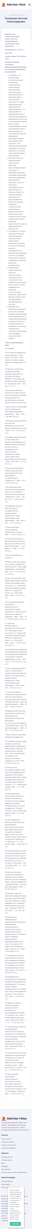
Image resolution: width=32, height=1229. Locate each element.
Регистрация (5, 1184)
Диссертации (6, 1169)
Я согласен (15, 1224)
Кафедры (4, 1166)
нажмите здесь (14, 1219)
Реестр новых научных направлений (14, 1172)
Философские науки (17, 15)
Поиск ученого (6, 1139)
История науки (6, 1160)
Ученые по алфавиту (8, 1148)
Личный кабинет (7, 1181)
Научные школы (6, 1157)
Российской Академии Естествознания (15, 1130)
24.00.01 (20, 50)
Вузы (3, 1163)
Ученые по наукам (7, 1142)
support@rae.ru (6, 1221)
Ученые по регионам (8, 1145)
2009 (10, 53)
